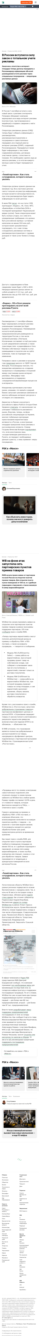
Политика (5, 1177)
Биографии (5, 1193)
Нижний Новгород (5, 1234)
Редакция (22, 1226)
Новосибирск (6, 1216)
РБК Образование (6, 1199)
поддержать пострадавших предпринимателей (13, 1043)
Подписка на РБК (23, 1199)
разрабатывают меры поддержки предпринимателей (16, 1010)
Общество (5, 1182)
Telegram (22, 1184)
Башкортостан (6, 1221)
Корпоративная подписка (24, 1203)
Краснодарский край (6, 1230)
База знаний (5, 1196)
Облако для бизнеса (22, 1241)
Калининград (5, 1227)
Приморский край (5, 1260)
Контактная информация (22, 1222)
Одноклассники (24, 1181)
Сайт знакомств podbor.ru (22, 1261)
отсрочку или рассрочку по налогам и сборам (18, 1035)
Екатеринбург (6, 1214)
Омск (3, 1218)
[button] (13, 465)
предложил (10, 363)
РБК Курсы (21, 1270)
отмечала (14, 406)
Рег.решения (22, 1255)
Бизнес (4, 51)
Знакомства (22, 1257)
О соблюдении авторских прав (11, 1333)
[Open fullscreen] (33, 931)
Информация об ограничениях (11, 1330)
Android (22, 1287)
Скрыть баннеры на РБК (23, 1194)
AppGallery (22, 1289)
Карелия (4, 1255)
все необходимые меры (21, 985)
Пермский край (5, 1238)
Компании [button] (16, 1096)
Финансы (4, 1191)
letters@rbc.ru (8, 1317)
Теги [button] (10, 482)
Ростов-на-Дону (5, 1242)
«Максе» (7, 1053)
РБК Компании (22, 1266)
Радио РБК (25, 977)
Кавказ (4, 1253)
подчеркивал (30, 429)
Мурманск (5, 1257)
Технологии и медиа (8, 315)
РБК (3, 171)
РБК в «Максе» (10, 448)
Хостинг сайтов (22, 1251)
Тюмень (4, 1248)
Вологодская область (5, 1224)
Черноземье (5, 1250)
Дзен (21, 1186)
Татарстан (5, 1245)
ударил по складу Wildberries (14, 903)
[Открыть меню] (35, 2)
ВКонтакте (22, 1179)
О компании (22, 1218)
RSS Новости (23, 1211)
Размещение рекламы (22, 1229)
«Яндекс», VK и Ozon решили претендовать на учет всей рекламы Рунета (16, 305)
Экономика (5, 1180)
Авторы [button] (4, 482)
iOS (21, 1285)
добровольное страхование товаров (17, 709)
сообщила (6, 631)
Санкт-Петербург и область (5, 1209)
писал (14, 203)
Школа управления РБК (22, 1274)
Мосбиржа (19, 1324)
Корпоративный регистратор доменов (22, 1246)
